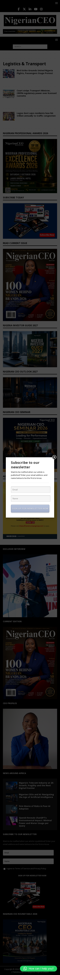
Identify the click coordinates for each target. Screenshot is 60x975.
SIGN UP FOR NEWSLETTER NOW (30, 508)
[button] (38, 969)
